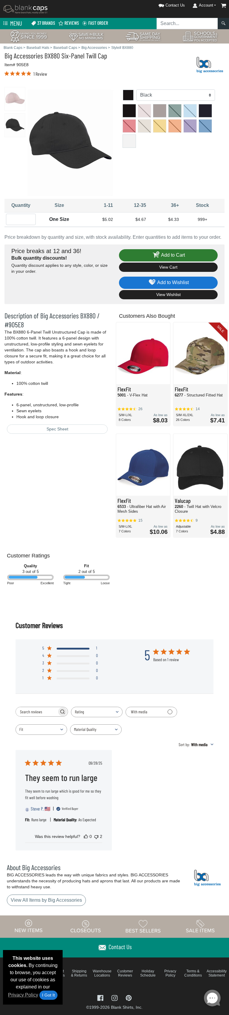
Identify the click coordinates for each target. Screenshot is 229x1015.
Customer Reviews (125, 973)
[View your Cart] (224, 5)
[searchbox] (36, 711)
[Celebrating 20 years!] (28, 35)
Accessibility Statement (217, 973)
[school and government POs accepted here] (200, 36)
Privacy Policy (23, 994)
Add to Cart (172, 255)
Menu (15, 23)
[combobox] (97, 712)
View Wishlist (168, 294)
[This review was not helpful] (96, 836)
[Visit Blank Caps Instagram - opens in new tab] (115, 997)
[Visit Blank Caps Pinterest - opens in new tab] (128, 997)
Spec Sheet (57, 429)
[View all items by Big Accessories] (210, 64)
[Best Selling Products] (143, 926)
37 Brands (45, 23)
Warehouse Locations (102, 973)
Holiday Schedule (148, 973)
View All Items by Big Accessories (46, 900)
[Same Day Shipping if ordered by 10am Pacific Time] (143, 35)
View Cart (168, 267)
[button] (164, 4)
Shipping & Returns (79, 973)
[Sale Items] (200, 926)
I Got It (48, 995)
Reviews (71, 23)
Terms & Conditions (193, 973)
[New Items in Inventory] (28, 926)
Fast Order (97, 23)
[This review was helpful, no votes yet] (86, 836)
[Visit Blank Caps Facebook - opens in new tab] (101, 997)
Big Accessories (23, 55)
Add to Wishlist (172, 282)
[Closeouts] (86, 926)
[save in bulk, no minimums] (85, 35)
